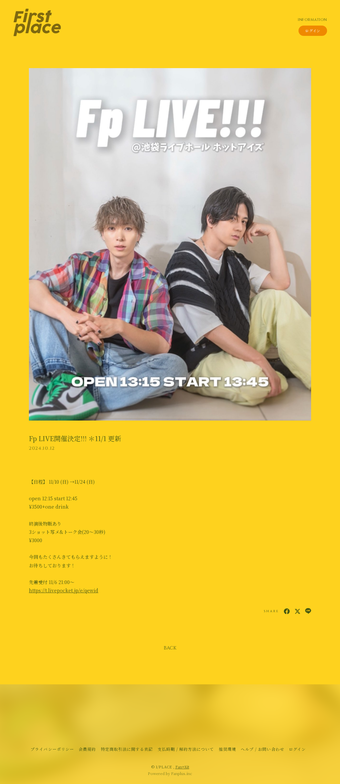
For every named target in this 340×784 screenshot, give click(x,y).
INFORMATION (312, 19)
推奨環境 (227, 749)
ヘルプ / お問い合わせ (262, 749)
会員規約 (87, 749)
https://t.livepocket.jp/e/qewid (63, 590)
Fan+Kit (182, 766)
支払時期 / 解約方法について (186, 749)
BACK (170, 648)
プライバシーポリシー (52, 749)
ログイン (312, 30)
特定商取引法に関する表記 (127, 749)
